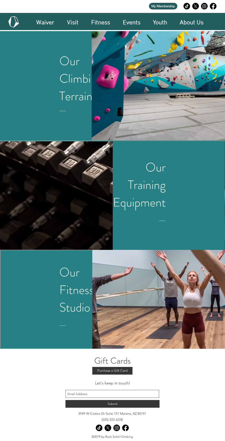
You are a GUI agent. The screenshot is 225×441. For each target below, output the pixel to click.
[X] (195, 6)
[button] (73, 22)
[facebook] (213, 6)
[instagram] (204, 6)
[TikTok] (186, 6)
